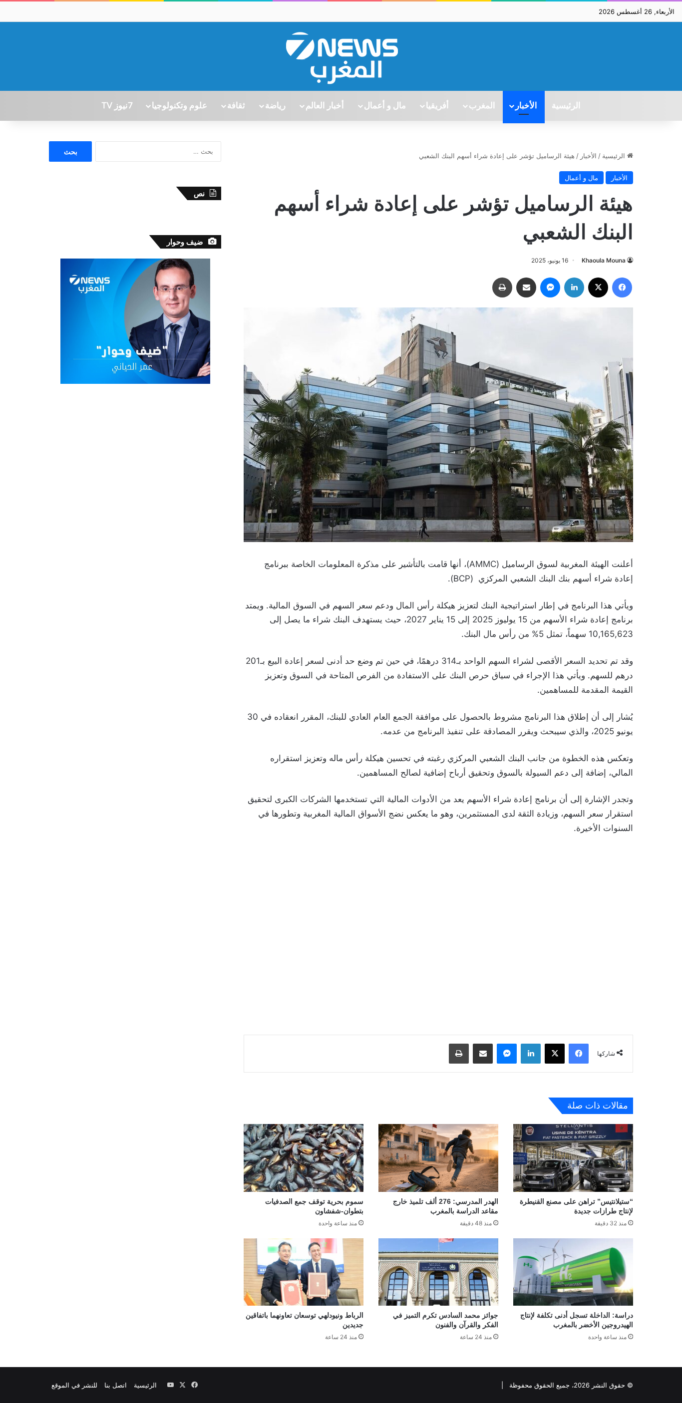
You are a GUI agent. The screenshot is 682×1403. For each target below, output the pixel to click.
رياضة (275, 105)
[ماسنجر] (550, 287)
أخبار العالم (325, 105)
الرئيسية (566, 105)
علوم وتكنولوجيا (179, 105)
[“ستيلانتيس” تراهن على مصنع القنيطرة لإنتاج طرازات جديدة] (573, 1157)
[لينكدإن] (574, 287)
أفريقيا (437, 105)
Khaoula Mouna (604, 260)
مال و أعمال (385, 105)
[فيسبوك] (622, 287)
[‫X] (598, 287)
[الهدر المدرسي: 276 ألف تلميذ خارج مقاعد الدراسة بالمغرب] (438, 1157)
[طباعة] (502, 287)
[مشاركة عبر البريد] (526, 287)
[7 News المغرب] (341, 56)
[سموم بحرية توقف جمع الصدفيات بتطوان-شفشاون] (303, 1157)
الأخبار (526, 105)
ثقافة (236, 105)
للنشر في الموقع (74, 1385)
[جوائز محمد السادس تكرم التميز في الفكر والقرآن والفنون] (438, 1272)
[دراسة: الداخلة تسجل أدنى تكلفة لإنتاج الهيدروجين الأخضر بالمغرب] (573, 1272)
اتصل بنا (115, 1385)
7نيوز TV (116, 105)
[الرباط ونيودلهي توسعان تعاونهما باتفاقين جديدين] (303, 1272)
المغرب (482, 105)
